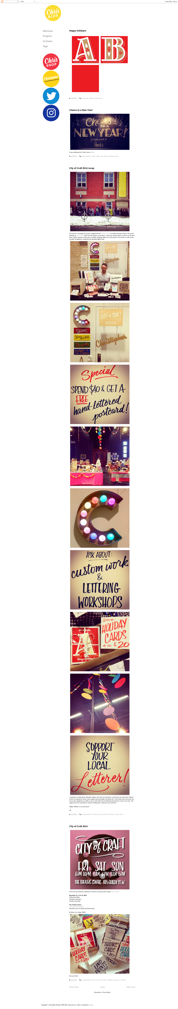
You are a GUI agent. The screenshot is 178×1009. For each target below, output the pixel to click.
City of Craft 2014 (78, 826)
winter (121, 814)
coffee (98, 156)
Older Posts (131, 987)
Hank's (93, 152)
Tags (45, 46)
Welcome (48, 31)
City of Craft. (80, 235)
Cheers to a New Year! (81, 110)
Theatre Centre (105, 233)
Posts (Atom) (106, 992)
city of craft (102, 814)
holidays (91, 98)
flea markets (110, 814)
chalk (93, 156)
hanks (105, 156)
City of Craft (115, 891)
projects (116, 156)
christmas (85, 98)
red (101, 98)
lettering (97, 98)
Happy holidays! (77, 30)
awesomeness (87, 156)
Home (102, 987)
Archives (47, 41)
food (101, 156)
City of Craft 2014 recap (81, 168)
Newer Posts (74, 987)
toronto (116, 814)
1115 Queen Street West (76, 906)
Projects (47, 36)
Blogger (91, 1005)
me (120, 980)
